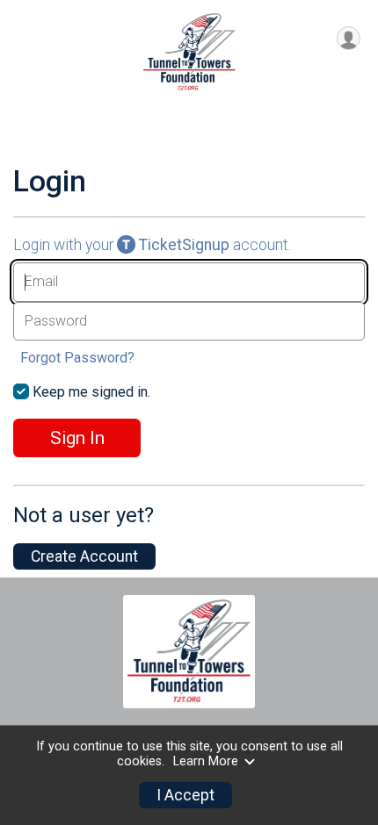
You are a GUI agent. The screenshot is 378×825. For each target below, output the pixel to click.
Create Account (84, 556)
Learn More (205, 761)
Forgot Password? (77, 357)
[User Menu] (348, 38)
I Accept (185, 795)
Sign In (77, 437)
